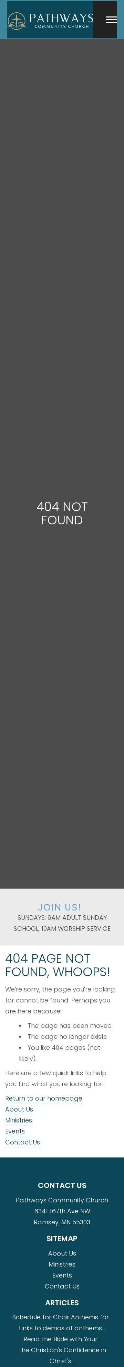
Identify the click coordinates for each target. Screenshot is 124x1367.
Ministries (18, 1120)
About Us (19, 1109)
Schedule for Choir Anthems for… (62, 1317)
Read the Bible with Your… (62, 1339)
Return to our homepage (43, 1098)
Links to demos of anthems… (62, 1328)
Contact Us (22, 1142)
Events (15, 1131)
